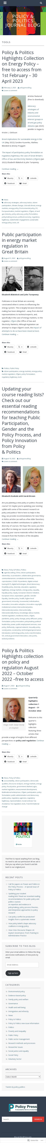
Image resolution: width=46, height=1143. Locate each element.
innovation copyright (34, 604)
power (13, 624)
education (25, 587)
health (22, 598)
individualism (34, 601)
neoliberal (19, 616)
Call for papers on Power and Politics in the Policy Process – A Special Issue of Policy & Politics (24, 887)
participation (31, 792)
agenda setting (9, 573)
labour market (34, 613)
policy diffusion (31, 618)
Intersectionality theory (10, 613)
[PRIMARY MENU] (5, 3)
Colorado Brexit (29, 205)
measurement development (26, 789)
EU (37, 208)
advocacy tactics (26, 202)
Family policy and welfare (18, 999)
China (18, 573)
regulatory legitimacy (9, 377)
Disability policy (7, 587)
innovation (6, 604)
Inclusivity (15, 601)
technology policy (18, 633)
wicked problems (8, 639)
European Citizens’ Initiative (29, 593)
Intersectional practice (10, 610)
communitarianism (9, 578)
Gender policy (13, 598)
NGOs (26, 616)
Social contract (27, 801)
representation (15, 801)
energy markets (25, 371)
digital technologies (19, 584)
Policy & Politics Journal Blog (23, 20)
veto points (33, 636)
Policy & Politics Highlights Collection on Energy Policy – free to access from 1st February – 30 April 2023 (23, 66)
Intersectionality (25, 610)
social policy (16, 630)
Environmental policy (27, 208)
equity (15, 593)
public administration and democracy (25, 795)
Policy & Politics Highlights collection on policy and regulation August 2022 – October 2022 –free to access (23, 664)
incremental (24, 601)
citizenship (6, 575)
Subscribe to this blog (21, 946)
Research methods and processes (21, 1043)
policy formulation (31, 214)
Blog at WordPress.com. (23, 1137)
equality (36, 590)
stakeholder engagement (19, 220)
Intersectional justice (25, 607)
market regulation (21, 211)
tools (14, 222)
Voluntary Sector (14, 1059)
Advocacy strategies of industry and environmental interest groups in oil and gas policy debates (35, 116)
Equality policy (7, 593)
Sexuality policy (34, 627)
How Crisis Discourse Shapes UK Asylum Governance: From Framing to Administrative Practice (23, 933)
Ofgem (31, 211)
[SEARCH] (41, 3)
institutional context (9, 607)
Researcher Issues (15, 1047)
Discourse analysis (16, 784)
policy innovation (17, 621)
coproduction (7, 581)
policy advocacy (18, 214)
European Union (8, 596)
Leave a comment (10, 90)
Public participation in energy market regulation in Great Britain (21, 243)
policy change (20, 618)
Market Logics (32, 786)
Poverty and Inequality (17, 1031)
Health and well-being (16, 1007)
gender (27, 596)
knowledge (24, 613)
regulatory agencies (19, 798)
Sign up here (13, 973)
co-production (16, 575)
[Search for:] (17, 1119)
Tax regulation (15, 804)
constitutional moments (25, 578)
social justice (6, 630)
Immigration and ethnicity (18, 1011)
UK (18, 222)
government (21, 786)
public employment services (26, 624)
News (6, 200)
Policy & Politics (14, 570)
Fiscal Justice (11, 786)
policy (12, 618)
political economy (24, 217)
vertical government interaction (16, 636)
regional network (21, 627)
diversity (17, 587)
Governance (13, 1003)
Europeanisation (8, 211)
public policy (6, 798)
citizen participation (11, 371)
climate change (17, 205)
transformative (35, 633)
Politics (6, 368)
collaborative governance (31, 575)
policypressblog (25, 88)
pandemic (5, 618)
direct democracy (33, 584)
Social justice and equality (18, 1051)
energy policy (14, 208)
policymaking (29, 621)
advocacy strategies (11, 202)
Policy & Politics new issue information (23, 1023)
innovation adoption (18, 604)
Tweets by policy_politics (15, 1087)
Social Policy (13, 1055)
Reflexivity (11, 627)
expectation (19, 596)
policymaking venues (10, 217)
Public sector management (19, 1039)
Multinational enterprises (11, 792)
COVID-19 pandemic (19, 581)
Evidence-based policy (17, 995)
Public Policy (14, 368)
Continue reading (10, 169)
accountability (9, 781)
